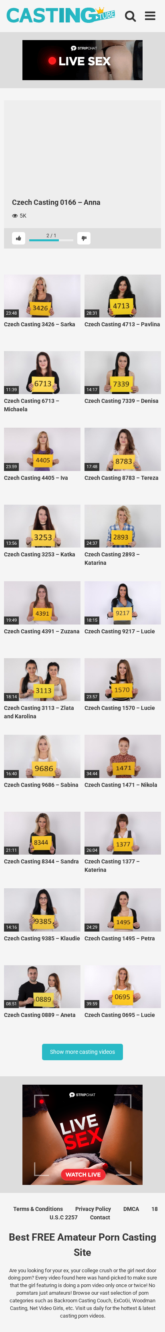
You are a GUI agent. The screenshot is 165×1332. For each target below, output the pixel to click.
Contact (100, 1217)
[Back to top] (150, 1316)
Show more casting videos (82, 1052)
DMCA (131, 1209)
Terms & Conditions (38, 1209)
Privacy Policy (93, 1209)
